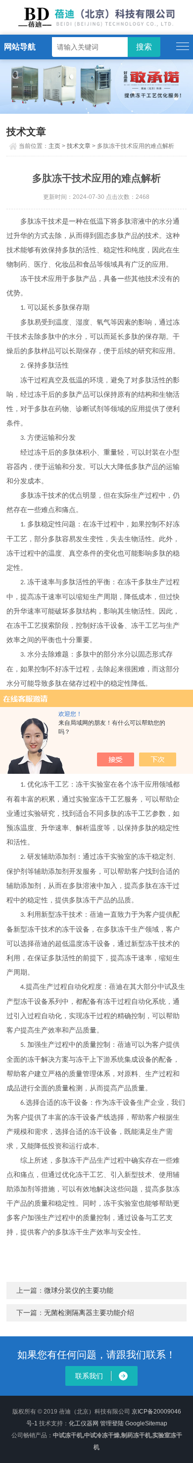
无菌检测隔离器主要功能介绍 (89, 1313)
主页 (54, 145)
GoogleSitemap (146, 1423)
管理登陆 (112, 1423)
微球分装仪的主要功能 (78, 1290)
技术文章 (79, 145)
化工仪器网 (83, 1423)
